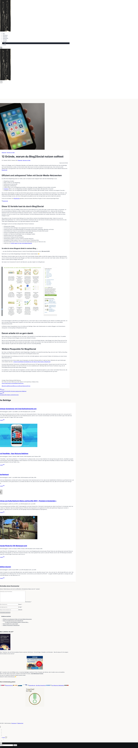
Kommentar (28, 601)
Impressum (13, 723)
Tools (28, 386)
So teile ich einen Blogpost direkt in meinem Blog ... (17, 622)
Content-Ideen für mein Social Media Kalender (21, 243)
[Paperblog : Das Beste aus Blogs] (25, 685)
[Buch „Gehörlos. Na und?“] (5, 649)
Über (5, 43)
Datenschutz (20, 723)
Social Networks (23, 386)
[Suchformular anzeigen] (1, 48)
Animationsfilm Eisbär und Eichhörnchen (9, 394)
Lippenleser (5, 38)
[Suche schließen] (1, 743)
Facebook (6, 188)
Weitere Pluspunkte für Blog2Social (11, 625)
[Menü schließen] (0, 727)
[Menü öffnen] (1, 82)
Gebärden (5, 36)
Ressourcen (16, 386)
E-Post (4, 44)
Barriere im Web (11, 152)
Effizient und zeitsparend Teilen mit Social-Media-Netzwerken (17, 619)
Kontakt (3, 737)
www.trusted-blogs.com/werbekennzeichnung (12, 383)
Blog (4, 33)
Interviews (5, 35)
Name (20, 604)
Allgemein (4, 152)
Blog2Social (4, 170)
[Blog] (9, 685)
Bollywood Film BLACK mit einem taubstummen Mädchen (13, 390)
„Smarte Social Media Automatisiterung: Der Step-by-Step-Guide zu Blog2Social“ (32, 361)
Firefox (20, 685)
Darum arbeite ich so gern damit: (10, 623)
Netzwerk (10, 386)
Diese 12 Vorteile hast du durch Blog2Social (13, 620)
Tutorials (5, 39)
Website (20, 609)
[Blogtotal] (15, 685)
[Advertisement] (69, 91)
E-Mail (20, 607)
